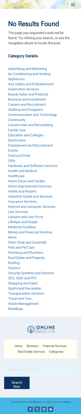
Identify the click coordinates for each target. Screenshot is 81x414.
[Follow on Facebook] (30, 409)
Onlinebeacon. (35, 402)
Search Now (16, 384)
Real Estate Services (31, 351)
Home (18, 346)
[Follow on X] (37, 409)
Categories (56, 351)
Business (32, 346)
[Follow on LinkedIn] (50, 409)
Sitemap (67, 402)
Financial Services (54, 346)
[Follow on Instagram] (44, 409)
